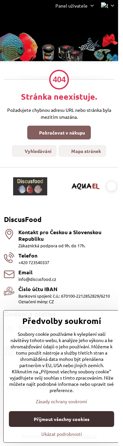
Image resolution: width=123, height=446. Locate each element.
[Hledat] (79, 22)
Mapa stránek (85, 151)
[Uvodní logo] (59, 48)
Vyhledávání (37, 151)
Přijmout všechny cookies (62, 419)
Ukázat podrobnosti (61, 434)
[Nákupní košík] (94, 22)
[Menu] (110, 22)
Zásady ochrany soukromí (61, 401)
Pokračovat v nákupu (61, 133)
